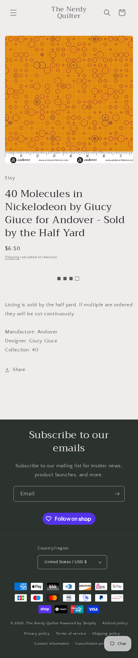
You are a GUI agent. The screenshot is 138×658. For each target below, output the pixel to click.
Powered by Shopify (78, 623)
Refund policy (115, 623)
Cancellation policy (92, 644)
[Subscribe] (117, 494)
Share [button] (19, 369)
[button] (13, 12)
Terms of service (71, 634)
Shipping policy (106, 634)
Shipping (12, 257)
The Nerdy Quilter (42, 623)
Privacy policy (37, 634)
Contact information (51, 644)
